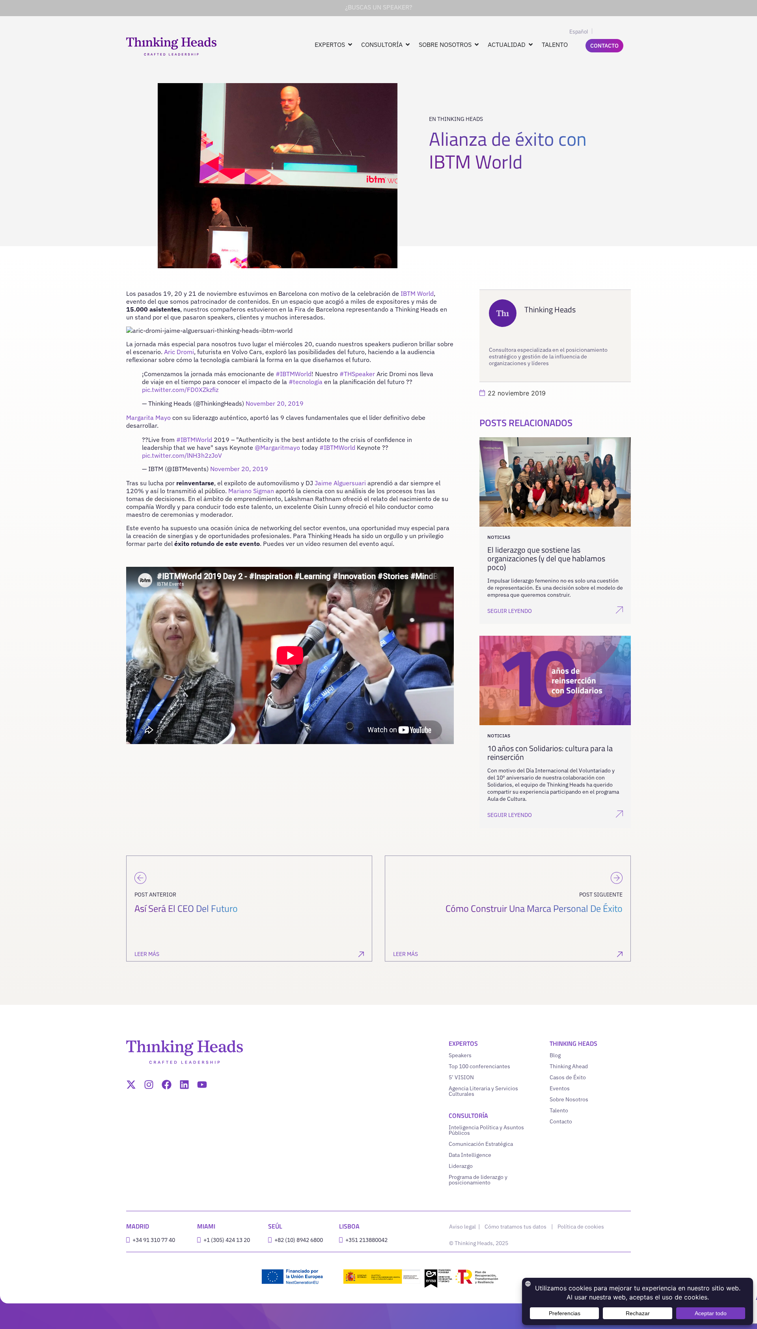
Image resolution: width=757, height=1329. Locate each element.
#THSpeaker (357, 374)
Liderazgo (461, 1165)
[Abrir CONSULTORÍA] (408, 44)
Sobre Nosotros (569, 1099)
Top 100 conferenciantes (479, 1066)
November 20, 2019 (275, 403)
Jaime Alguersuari (340, 483)
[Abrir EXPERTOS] (350, 44)
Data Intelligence (470, 1154)
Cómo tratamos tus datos (515, 1226)
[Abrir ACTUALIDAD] (531, 44)
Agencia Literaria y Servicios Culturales (483, 1091)
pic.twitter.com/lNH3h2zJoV (182, 455)
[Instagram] (149, 1085)
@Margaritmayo (277, 447)
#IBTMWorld (293, 374)
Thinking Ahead (569, 1066)
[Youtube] (202, 1085)
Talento (559, 1110)
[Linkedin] (184, 1085)
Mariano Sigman (251, 491)
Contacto (561, 1121)
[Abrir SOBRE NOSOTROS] (477, 44)
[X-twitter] (131, 1085)
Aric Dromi (179, 352)
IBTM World (417, 293)
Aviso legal (463, 1226)
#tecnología (306, 382)
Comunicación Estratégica (481, 1143)
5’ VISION (461, 1077)
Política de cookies (580, 1226)
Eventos (560, 1088)
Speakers (460, 1055)
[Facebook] (167, 1085)
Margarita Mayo (148, 417)
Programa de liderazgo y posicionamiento (478, 1179)
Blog (555, 1055)
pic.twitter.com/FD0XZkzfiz (180, 390)
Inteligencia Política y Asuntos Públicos (486, 1130)
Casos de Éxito (568, 1077)
